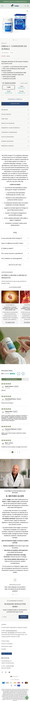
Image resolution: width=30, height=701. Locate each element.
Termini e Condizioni (7, 643)
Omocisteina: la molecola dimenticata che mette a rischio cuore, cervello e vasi (10, 308)
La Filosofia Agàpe (15, 287)
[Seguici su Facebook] (2, 672)
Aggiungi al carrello (15, 99)
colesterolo (10, 305)
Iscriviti (23, 616)
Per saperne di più (10, 322)
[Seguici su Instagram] (5, 672)
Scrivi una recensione (11, 379)
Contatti (3, 649)
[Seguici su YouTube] (9, 672)
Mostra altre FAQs (15, 264)
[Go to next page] (20, 452)
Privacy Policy (5, 641)
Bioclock (3, 43)
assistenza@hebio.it (11, 630)
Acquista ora (15, 103)
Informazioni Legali (6, 646)
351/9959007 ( (12, 632)
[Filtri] (23, 379)
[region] (15, 585)
